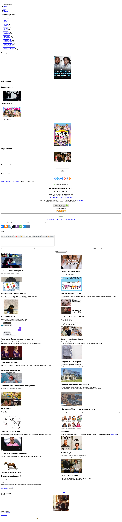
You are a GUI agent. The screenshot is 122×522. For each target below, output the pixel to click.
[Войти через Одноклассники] (70, 178)
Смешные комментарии (9, 49)
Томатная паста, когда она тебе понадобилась (7, 517)
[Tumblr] (28, 226)
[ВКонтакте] (2, 226)
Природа (5, 28)
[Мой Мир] (24, 226)
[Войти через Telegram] (57, 178)
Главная (2, 181)
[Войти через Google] (67, 178)
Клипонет (3, 1)
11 (63, 219)
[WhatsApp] (20, 226)
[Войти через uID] (55, 178)
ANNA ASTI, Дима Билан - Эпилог (5, 512)
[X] (13, 226)
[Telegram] (9, 226)
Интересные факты (8, 44)
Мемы (4, 19)
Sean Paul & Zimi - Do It (4, 515)
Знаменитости (6, 37)
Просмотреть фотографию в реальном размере (61, 197)
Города (5, 23)
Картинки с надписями (9, 47)
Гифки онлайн (6, 36)
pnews (67, 195)
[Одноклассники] (6, 226)
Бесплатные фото (7, 41)
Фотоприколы (6, 35)
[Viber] (17, 226)
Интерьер (5, 29)
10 (62, 219)
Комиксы (5, 27)
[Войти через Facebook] (62, 178)
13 (66, 219)
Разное (5, 20)
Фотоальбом (8, 181)
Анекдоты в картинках (9, 48)
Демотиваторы (7, 39)
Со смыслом (6, 32)
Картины (5, 25)
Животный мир (7, 40)
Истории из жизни (7, 43)
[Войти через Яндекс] (65, 178)
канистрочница (113, 434)
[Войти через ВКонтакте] (60, 178)
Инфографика (6, 33)
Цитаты (5, 21)
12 (65, 219)
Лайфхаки (5, 31)
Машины (5, 24)
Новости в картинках (8, 45)
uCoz (64, 492)
